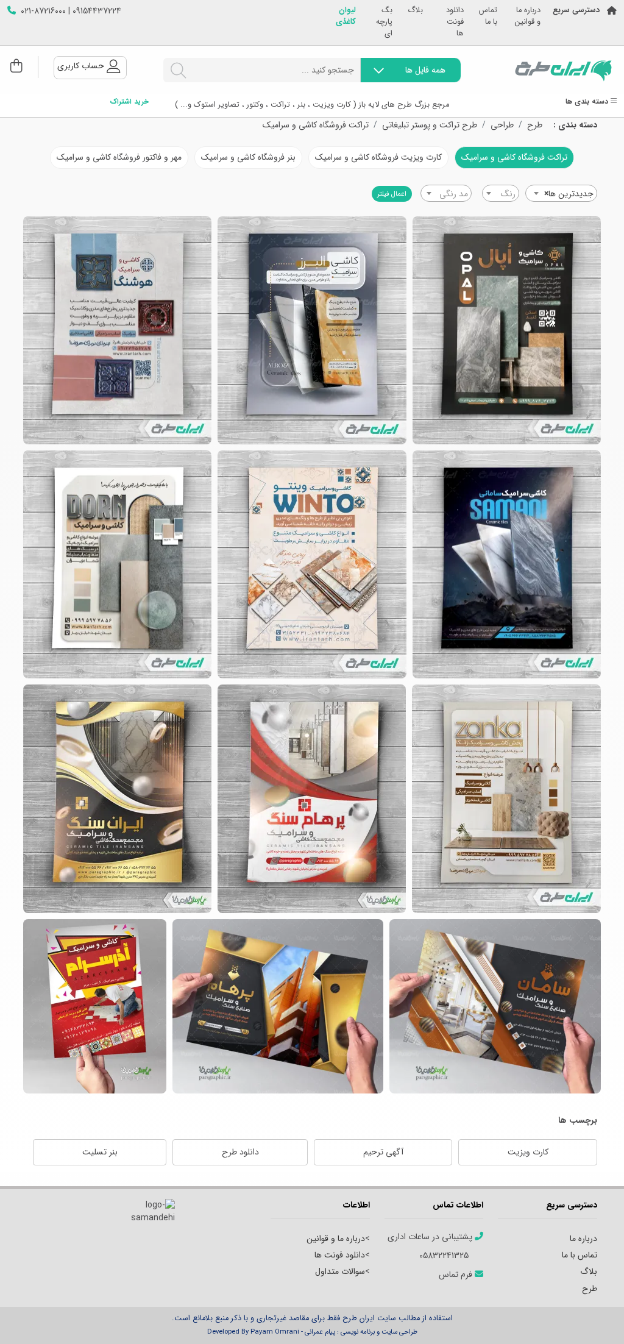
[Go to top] (590, 1316)
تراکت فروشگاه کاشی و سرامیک (316, 125)
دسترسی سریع (576, 10)
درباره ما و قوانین (528, 16)
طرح (534, 125)
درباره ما (583, 1238)
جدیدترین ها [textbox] (569, 194)
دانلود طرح (240, 1152)
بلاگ (415, 10)
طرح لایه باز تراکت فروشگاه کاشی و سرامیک (312, 564)
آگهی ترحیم (383, 1152)
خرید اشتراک (129, 102)
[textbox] (501, 193)
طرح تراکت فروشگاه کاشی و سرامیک (507, 330)
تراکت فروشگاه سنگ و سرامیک (312, 798)
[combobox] (561, 193)
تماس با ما (488, 16)
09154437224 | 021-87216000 (71, 11)
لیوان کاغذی (346, 16)
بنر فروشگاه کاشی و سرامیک (248, 157)
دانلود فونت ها (454, 22)
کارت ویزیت (528, 1152)
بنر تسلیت (100, 1152)
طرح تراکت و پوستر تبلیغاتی (429, 125)
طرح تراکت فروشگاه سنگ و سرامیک (117, 798)
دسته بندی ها (588, 102)
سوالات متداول (340, 1271)
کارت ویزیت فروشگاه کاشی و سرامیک (378, 157)
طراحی (502, 125)
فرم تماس (457, 1274)
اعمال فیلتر (391, 193)
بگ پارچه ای (384, 22)
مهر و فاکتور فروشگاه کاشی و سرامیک (119, 157)
